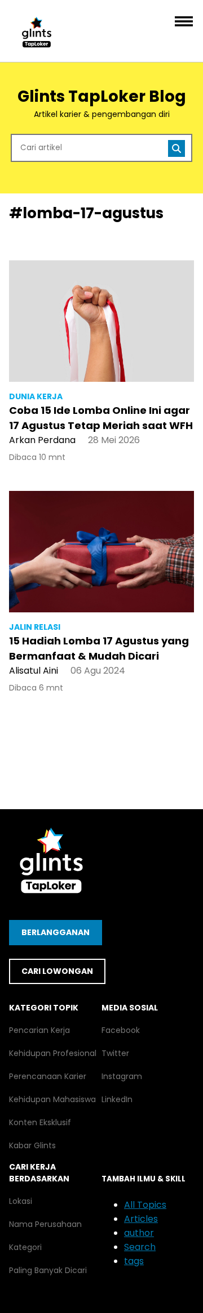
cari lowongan (57, 971)
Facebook (121, 1030)
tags (134, 1261)
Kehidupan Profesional (52, 1053)
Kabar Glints (32, 1145)
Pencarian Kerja (39, 1030)
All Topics (145, 1204)
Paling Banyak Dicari (48, 1270)
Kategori (25, 1247)
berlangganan (55, 932)
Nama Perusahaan (45, 1224)
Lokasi (20, 1201)
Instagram (122, 1076)
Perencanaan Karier (47, 1076)
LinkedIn (117, 1099)
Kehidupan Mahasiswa (52, 1099)
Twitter (115, 1053)
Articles (141, 1218)
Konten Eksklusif (40, 1122)
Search (140, 1246)
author (139, 1232)
